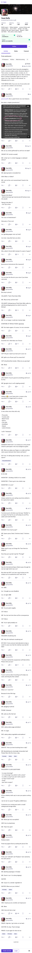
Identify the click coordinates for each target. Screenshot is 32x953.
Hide (28, 106)
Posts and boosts (6, 56)
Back (4, 2)
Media (16, 51)
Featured (26, 51)
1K (2, 24)
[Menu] (29, 46)
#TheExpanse (5, 59)
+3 (27, 59)
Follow (14, 46)
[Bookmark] (23, 89)
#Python (12, 59)
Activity (6, 51)
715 (10, 24)
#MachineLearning (20, 59)
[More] (30, 89)
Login (16, 951)
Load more (16, 942)
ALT (28, 136)
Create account (7, 951)
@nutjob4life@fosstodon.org (8, 20)
